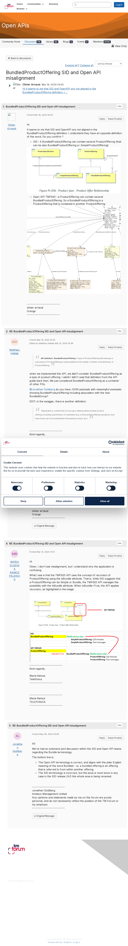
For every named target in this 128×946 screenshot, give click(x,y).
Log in (119, 4)
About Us (13, 925)
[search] (75, 4)
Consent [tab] (22, 451)
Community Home (11, 41)
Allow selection (64, 501)
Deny (23, 501)
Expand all (71, 65)
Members (101, 41)
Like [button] (119, 106)
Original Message (45, 525)
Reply (102, 119)
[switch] (48, 488)
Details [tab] (64, 451)
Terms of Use (15, 928)
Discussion (32, 41)
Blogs (67, 41)
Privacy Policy (15, 931)
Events (82, 41)
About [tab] (105, 451)
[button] (36, 4)
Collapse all (86, 65)
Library (51, 41)
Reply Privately (115, 119)
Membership (14, 901)
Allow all (104, 501)
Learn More (14, 904)
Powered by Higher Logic (64, 942)
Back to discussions (20, 58)
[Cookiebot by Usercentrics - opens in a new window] (110, 443)
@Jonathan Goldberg (42, 389)
